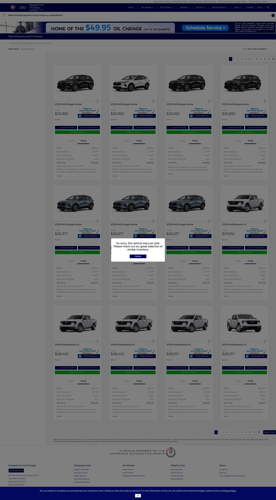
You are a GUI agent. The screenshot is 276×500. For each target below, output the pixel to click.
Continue (138, 256)
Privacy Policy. (229, 491)
